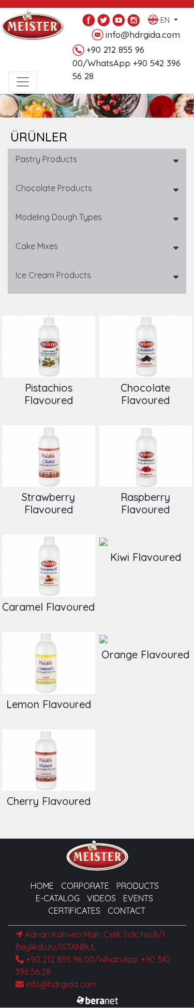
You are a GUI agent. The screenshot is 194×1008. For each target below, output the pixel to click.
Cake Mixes (37, 246)
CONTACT (126, 910)
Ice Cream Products (53, 275)
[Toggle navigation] (22, 81)
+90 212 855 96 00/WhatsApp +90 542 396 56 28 (126, 62)
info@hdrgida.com (143, 34)
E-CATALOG (58, 898)
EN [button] (165, 18)
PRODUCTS (137, 886)
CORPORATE (85, 886)
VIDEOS (101, 898)
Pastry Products (46, 159)
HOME (42, 886)
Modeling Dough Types (59, 217)
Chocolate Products (54, 188)
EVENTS (138, 898)
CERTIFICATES (74, 910)
